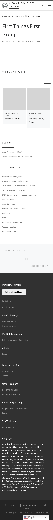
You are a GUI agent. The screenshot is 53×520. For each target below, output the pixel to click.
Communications (9, 231)
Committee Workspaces (13, 222)
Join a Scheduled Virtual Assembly (17, 156)
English (32, 517)
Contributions (8, 427)
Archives (6, 213)
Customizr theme (41, 513)
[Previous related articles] (40, 80)
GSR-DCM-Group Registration (15, 181)
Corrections (7, 371)
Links (4, 413)
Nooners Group (12, 118)
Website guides (9, 227)
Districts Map (8, 307)
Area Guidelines (9, 199)
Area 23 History (9, 321)
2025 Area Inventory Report (14, 190)
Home (5, 16)
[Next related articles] (47, 80)
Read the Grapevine (11, 394)
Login (4, 354)
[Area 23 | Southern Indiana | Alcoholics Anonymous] (5, 5)
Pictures (6, 217)
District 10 (13, 16)
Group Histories (9, 326)
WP (16, 513)
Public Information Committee (15, 340)
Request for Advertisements (15, 408)
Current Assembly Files (12, 176)
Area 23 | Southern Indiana (25, 505)
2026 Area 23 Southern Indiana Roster (18, 185)
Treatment (6, 375)
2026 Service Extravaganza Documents (19, 194)
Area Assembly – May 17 (12, 152)
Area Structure (8, 204)
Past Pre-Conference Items (14, 208)
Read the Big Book (10, 389)
